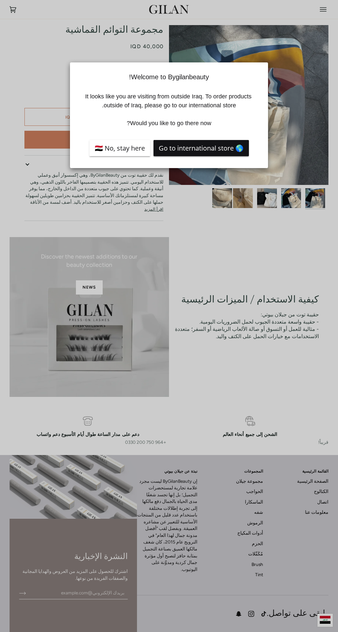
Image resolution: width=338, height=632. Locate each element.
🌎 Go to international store (201, 148)
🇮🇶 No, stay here (120, 148)
